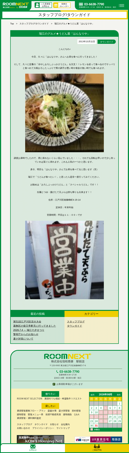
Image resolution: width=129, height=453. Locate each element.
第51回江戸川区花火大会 (27, 321)
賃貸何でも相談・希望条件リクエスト (63, 398)
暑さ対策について (23, 338)
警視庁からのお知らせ (25, 334)
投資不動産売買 (53, 414)
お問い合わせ (23, 428)
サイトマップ (63, 428)
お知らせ (54, 424)
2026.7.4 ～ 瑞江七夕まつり (28, 330)
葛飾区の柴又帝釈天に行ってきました (34, 326)
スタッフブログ (76, 321)
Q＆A (76, 414)
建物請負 (67, 414)
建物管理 (21, 414)
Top (12, 23)
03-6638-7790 (94, 4)
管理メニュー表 (35, 414)
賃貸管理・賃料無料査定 (29, 418)
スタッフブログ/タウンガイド (34, 23)
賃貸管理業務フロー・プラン (31, 410)
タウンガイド (106, 42)
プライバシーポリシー (43, 428)
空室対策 (52, 410)
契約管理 (76, 410)
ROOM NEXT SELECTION (29, 398)
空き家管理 (64, 410)
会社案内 (65, 424)
